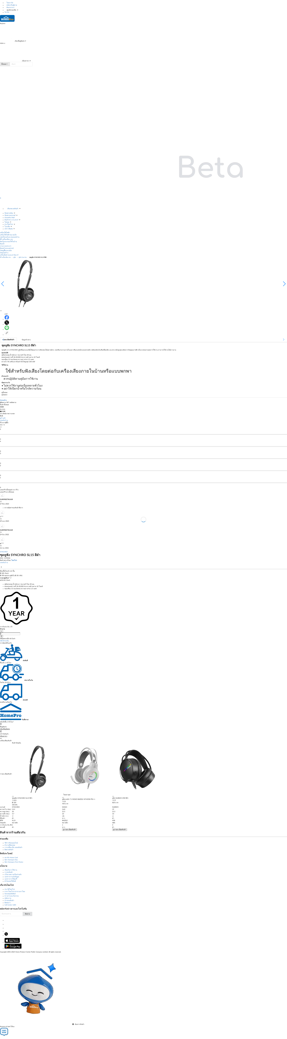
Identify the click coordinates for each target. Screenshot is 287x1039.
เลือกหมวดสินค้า (12, 208)
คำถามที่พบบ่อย (9, 845)
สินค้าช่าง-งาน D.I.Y (11, 220)
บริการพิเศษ (8, 229)
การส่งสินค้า (8, 872)
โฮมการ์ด (9, 3)
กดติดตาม (12, 402)
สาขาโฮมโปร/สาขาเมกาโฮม (14, 891)
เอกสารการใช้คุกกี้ (10, 879)
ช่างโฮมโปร (8, 224)
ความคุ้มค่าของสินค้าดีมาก (13, 508)
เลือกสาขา (25, 61)
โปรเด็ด (7, 226)
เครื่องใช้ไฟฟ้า (5, 232)
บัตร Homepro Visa (11, 860)
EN (8, 12)
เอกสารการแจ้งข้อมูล (11, 877)
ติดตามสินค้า (8, 849)
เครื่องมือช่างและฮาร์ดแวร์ (9, 255)
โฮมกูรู (6, 222)
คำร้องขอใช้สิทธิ (10, 881)
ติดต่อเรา (7, 903)
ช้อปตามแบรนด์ (9, 215)
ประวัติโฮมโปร (9, 889)
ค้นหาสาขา (10, 7)
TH (5, 12)
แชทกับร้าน (4, 420)
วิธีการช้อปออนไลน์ (11, 843)
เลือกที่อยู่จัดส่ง (19, 41)
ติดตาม (27, 914)
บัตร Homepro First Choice (13, 862)
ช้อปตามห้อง (8, 213)
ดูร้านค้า (3, 418)
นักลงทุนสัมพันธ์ (10, 894)
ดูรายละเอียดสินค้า (69, 829)
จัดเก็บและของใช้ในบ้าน (8, 241)
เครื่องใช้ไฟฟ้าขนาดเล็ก (8, 235)
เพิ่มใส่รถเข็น (4, 641)
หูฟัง (14, 257)
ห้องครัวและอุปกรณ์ (7, 248)
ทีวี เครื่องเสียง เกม (6, 239)
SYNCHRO (4, 552)
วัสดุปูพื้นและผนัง (6, 250)
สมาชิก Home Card (11, 857)
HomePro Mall (9, 217)
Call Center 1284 (10, 905)
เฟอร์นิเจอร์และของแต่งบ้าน (9, 237)
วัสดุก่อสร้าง (4, 253)
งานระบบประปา (5, 246)
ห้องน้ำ (2, 244)
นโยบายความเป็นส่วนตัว (13, 874)
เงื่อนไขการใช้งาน (10, 870)
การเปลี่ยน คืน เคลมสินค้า (13, 847)
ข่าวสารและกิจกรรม (11, 896)
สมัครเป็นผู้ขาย (11, 5)
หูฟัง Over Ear (23, 257)
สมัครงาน (7, 898)
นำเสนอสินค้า (9, 900)
